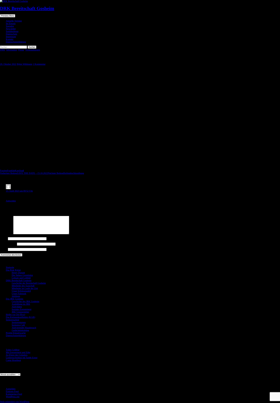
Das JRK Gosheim (14, 299)
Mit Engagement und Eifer (18, 352)
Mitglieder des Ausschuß (23, 285)
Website (3, 249)
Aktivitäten (17, 306)
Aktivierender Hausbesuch (24, 327)
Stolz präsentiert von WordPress (14, 401)
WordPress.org (12, 396)
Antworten (11, 201)
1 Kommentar (39, 64)
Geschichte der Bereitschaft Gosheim (29, 283)
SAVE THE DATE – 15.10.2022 (24, 173)
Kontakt (9, 39)
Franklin (11, 170)
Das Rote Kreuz (13, 270)
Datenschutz (11, 34)
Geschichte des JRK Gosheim (25, 301)
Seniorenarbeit (12, 320)
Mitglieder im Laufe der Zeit (25, 288)
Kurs (17, 170)
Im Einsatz (11, 23)
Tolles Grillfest (12, 350)
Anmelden (10, 389)
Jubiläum (16, 296)
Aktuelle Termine (14, 21)
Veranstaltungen (32, 50)
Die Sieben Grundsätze (22, 275)
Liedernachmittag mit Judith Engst (21, 357)
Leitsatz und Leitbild (21, 278)
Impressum (11, 36)
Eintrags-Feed (12, 391)
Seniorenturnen (19, 322)
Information (11, 50)
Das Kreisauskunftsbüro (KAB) (20, 317)
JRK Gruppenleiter (20, 312)
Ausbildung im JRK (21, 304)
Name (3, 238)
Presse (21, 50)
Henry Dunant (18, 272)
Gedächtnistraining (20, 330)
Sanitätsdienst (12, 31)
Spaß (21, 170)
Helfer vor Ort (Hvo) (15, 314)
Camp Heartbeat (13, 360)
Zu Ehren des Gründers (16, 355)
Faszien (3, 170)
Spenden (10, 26)
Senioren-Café (18, 325)
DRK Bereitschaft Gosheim (27, 8)
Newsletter (11, 29)
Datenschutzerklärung (16, 42)
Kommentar (6, 233)
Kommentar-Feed (14, 394)
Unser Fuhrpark (19, 293)
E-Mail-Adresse (8, 244)
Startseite (10, 267)
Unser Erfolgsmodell (21, 291)
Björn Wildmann (24, 64)
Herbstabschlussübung (66, 173)
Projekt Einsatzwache (16, 333)
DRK (2, 50)
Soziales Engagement (21, 309)
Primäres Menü (7, 16)
